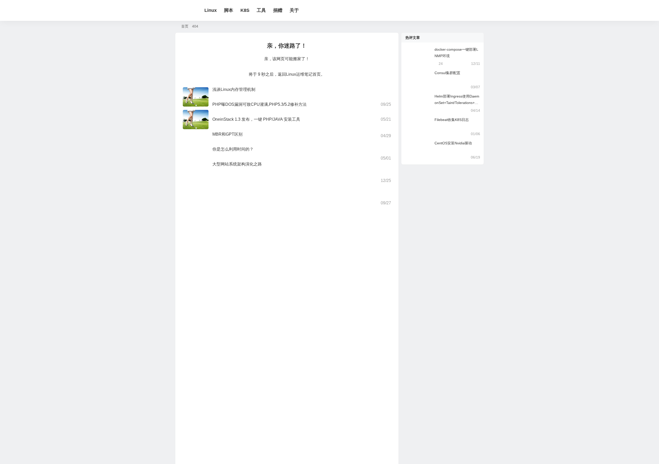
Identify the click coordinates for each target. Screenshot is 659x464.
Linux (262, 10)
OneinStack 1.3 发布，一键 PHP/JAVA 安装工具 (256, 119)
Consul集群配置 (447, 73)
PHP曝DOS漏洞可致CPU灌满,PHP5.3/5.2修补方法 (259, 104)
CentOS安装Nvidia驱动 (453, 143)
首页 (184, 26)
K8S (296, 10)
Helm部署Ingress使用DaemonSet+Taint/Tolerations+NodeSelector (457, 102)
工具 (312, 10)
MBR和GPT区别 (227, 134)
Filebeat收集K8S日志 (452, 120)
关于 (345, 10)
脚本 (280, 10)
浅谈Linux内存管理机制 (233, 89)
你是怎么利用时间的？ (233, 149)
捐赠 (329, 10)
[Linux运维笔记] (201, 10)
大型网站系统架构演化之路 (237, 164)
